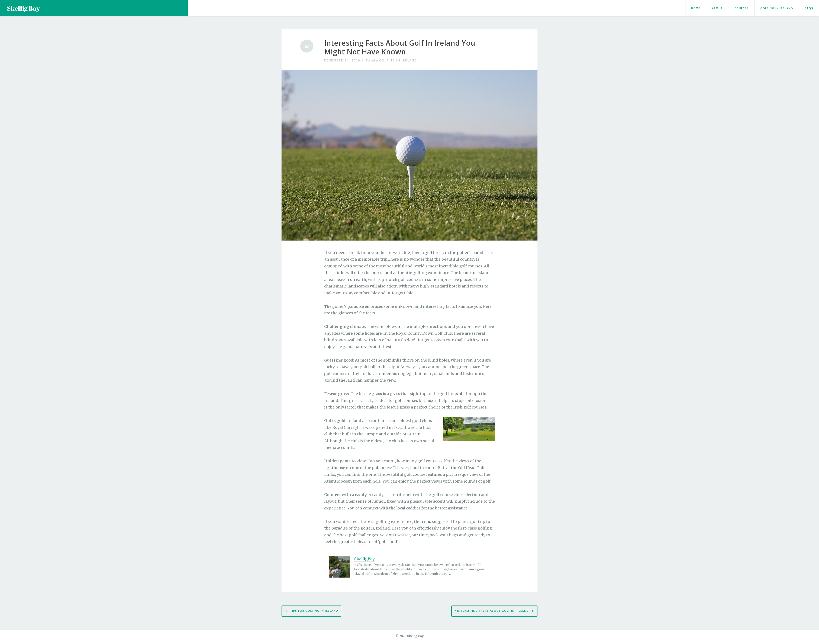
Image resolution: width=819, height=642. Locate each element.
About (717, 8)
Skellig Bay (23, 8)
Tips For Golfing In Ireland (314, 611)
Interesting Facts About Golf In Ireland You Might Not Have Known (399, 47)
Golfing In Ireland (776, 8)
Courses (742, 8)
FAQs (809, 8)
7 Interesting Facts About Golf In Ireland (491, 611)
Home (695, 8)
